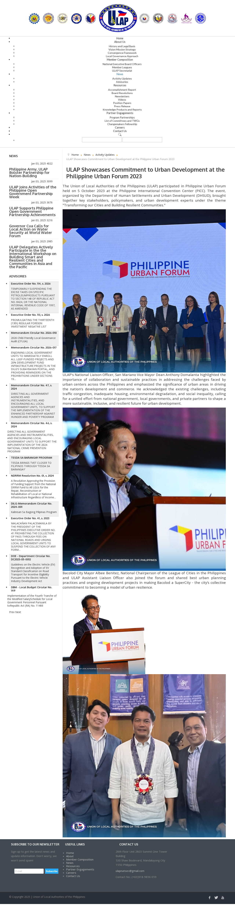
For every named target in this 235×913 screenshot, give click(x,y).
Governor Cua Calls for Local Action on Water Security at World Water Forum (30, 230)
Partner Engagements (80, 869)
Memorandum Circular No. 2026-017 (34, 347)
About (70, 856)
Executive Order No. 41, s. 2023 (30, 518)
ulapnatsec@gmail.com (130, 871)
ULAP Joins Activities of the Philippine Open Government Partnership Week (32, 192)
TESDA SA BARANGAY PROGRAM (31, 457)
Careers (71, 872)
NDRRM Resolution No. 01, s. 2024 (32, 475)
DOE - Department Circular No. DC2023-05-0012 (30, 557)
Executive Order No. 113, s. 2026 (30, 314)
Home (70, 853)
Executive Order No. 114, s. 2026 (30, 283)
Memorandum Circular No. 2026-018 (34, 332)
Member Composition (79, 859)
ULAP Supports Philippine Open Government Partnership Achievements (32, 211)
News (69, 863)
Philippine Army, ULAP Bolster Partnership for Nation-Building (29, 172)
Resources (73, 866)
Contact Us (73, 876)
